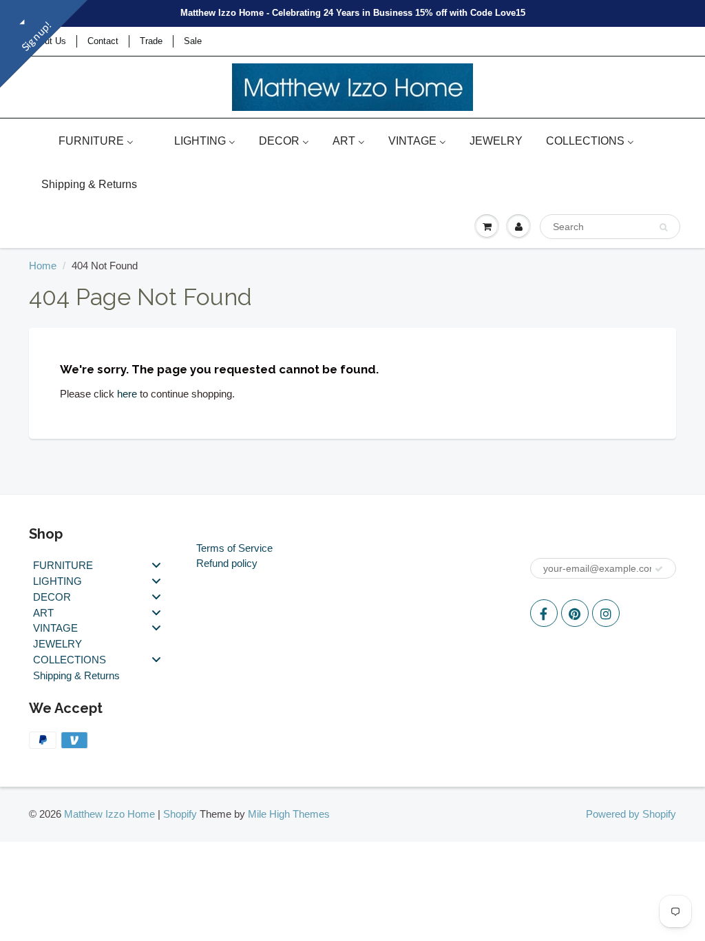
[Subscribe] (659, 569)
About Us (47, 41)
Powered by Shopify (631, 814)
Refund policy (226, 563)
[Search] (663, 227)
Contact (102, 41)
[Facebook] (544, 613)
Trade (151, 41)
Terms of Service (234, 548)
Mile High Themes (289, 814)
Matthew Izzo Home (109, 814)
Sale (193, 41)
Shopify (180, 814)
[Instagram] (606, 613)
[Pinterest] (575, 613)
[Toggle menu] (156, 565)
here (127, 394)
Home (42, 265)
